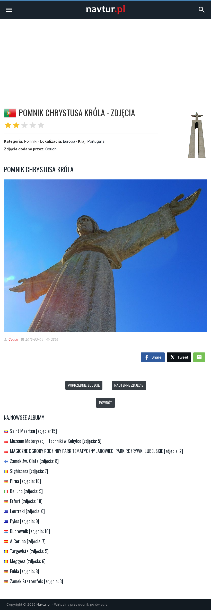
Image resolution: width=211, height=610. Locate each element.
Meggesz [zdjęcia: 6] (28, 561)
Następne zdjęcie (128, 385)
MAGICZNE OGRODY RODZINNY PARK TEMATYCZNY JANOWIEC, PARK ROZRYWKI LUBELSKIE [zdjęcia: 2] (96, 451)
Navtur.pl (43, 604)
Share (156, 357)
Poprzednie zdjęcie (84, 385)
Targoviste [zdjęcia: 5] (29, 551)
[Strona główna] (105, 13)
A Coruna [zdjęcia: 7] (28, 541)
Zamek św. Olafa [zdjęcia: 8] (34, 461)
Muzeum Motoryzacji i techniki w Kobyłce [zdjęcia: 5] (55, 441)
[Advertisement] (105, 58)
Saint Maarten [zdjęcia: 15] (33, 430)
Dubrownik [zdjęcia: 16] (30, 531)
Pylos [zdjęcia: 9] (24, 521)
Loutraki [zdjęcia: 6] (27, 511)
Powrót (105, 403)
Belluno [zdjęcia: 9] (26, 491)
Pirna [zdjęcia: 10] (25, 481)
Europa (69, 141)
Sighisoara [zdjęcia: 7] (29, 471)
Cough (51, 149)
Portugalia (95, 141)
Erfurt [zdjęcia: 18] (26, 501)
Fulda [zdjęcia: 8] (24, 571)
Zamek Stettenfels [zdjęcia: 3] (36, 581)
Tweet (182, 357)
